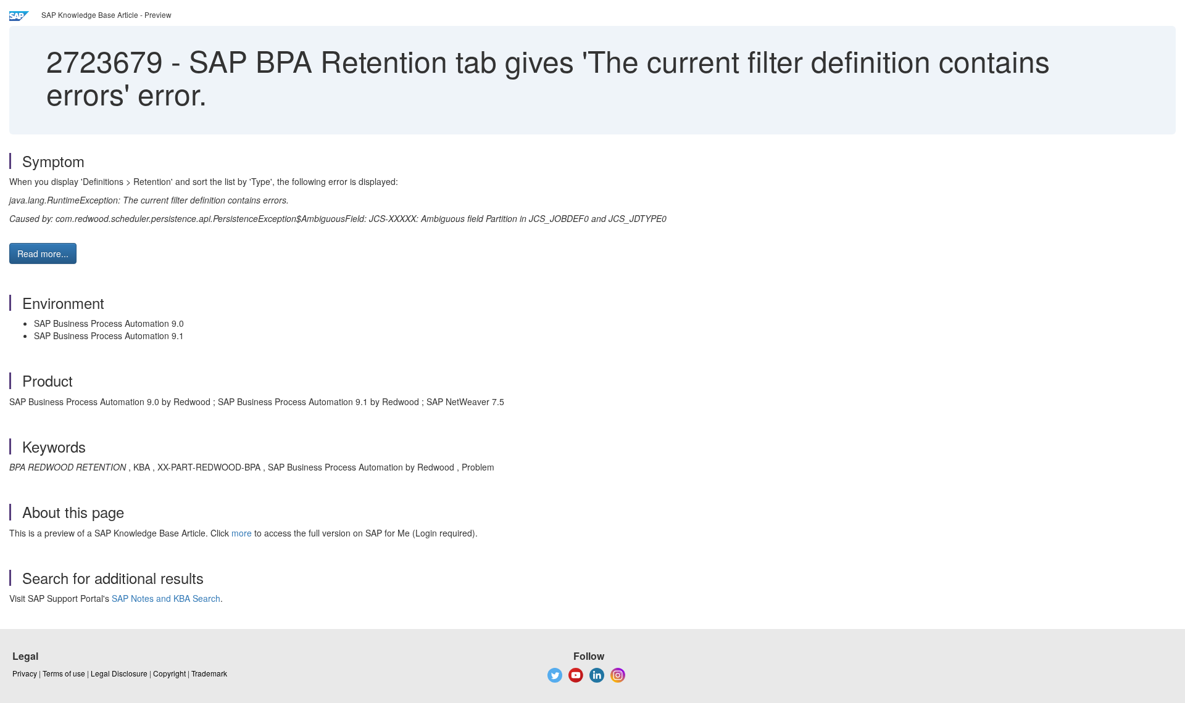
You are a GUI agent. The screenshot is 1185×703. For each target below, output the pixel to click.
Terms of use (64, 673)
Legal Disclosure (119, 673)
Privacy (24, 673)
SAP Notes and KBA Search (166, 598)
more (241, 533)
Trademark (209, 673)
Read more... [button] (43, 253)
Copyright (169, 673)
